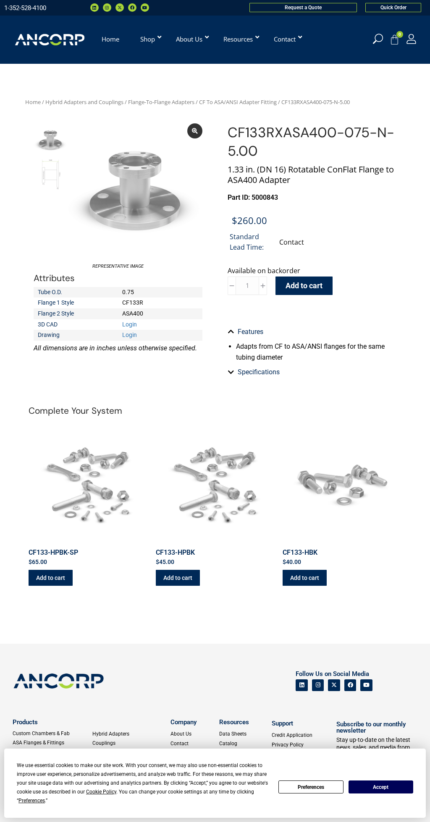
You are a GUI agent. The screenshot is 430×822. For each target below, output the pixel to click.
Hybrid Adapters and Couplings (84, 102)
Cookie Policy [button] (101, 792)
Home (33, 102)
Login (129, 324)
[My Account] (411, 39)
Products (25, 722)
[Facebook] (132, 7)
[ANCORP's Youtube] (366, 685)
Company (183, 722)
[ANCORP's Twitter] (334, 685)
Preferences (311, 787)
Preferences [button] (31, 801)
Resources (234, 722)
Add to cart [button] (50, 577)
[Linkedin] (94, 7)
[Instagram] (107, 7)
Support (282, 723)
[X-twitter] (119, 7)
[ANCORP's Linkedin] (302, 685)
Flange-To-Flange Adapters (161, 102)
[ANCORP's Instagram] (318, 685)
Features (250, 332)
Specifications (259, 372)
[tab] (312, 332)
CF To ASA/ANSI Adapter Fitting (238, 102)
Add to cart (304, 285)
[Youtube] (145, 7)
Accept (380, 787)
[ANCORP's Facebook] (350, 685)
